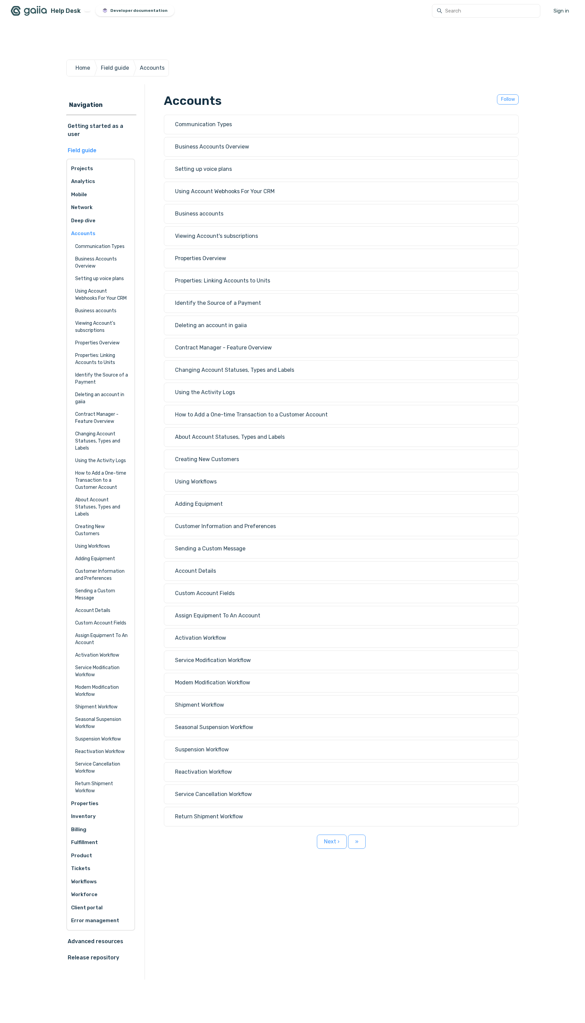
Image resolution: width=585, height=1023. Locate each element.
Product (81, 855)
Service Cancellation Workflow (97, 767)
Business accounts (95, 311)
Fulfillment (84, 842)
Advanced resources (95, 941)
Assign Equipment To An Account (101, 639)
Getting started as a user (95, 130)
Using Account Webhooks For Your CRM (101, 294)
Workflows (84, 882)
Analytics (83, 181)
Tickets (80, 868)
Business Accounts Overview (96, 262)
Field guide (115, 68)
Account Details (92, 610)
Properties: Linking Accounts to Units (95, 359)
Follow (508, 99)
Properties (85, 803)
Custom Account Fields (100, 623)
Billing (78, 829)
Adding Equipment (95, 559)
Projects (82, 168)
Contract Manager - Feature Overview (96, 417)
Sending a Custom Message (95, 594)
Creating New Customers (90, 530)
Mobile (79, 194)
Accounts (152, 68)
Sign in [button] (561, 11)
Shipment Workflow (96, 707)
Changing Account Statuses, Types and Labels (97, 441)
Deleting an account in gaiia (99, 398)
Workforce (84, 894)
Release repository (93, 957)
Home (82, 68)
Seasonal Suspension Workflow (98, 723)
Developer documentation (139, 10)
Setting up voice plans (99, 278)
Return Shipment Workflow (94, 787)
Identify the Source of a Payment (101, 378)
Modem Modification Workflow (97, 690)
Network (81, 207)
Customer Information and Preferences (100, 574)
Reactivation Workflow (100, 751)
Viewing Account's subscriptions (95, 326)
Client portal (87, 908)
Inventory (83, 816)
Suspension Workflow (98, 739)
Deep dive (83, 221)
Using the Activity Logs (100, 460)
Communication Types (100, 246)
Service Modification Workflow (97, 671)
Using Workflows (92, 546)
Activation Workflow (97, 655)
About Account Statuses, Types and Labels (97, 507)
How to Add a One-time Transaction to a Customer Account (100, 480)
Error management (95, 920)
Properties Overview (97, 343)
